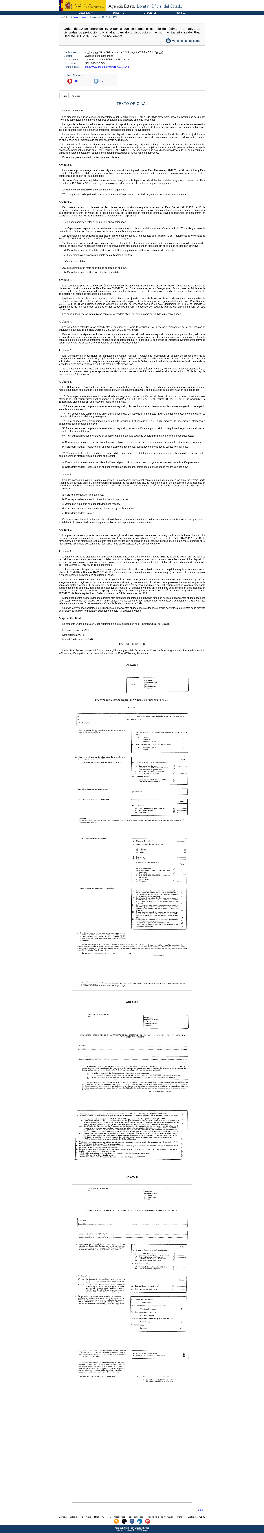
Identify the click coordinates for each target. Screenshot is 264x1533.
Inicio (75, 17)
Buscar (84, 17)
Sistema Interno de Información (160, 1517)
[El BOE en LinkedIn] (139, 1523)
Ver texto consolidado (186, 40)
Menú (179, 13)
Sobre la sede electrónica (80, 1517)
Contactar (63, 1517)
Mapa (96, 1517)
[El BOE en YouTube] (147, 1523)
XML (102, 81)
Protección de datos (136, 1517)
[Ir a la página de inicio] (145, 6)
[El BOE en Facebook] (132, 1523)
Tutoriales (180, 1517)
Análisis (76, 96)
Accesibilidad (119, 1517)
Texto (64, 96)
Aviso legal (106, 1517)
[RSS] (116, 1523)
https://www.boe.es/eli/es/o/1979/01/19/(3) (107, 67)
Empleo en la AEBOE (196, 1517)
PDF (76, 81)
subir (200, 1510)
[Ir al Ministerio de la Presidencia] (82, 5)
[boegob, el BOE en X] (124, 1523)
